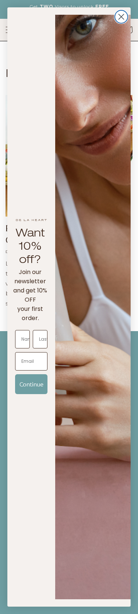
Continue (31, 384)
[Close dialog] (121, 16)
